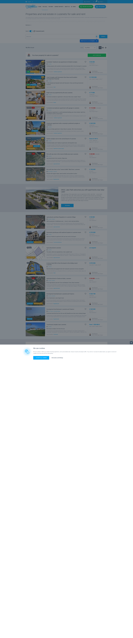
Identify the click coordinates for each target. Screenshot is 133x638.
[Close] (131, 342)
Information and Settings (57, 357)
